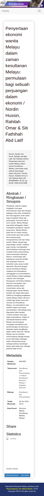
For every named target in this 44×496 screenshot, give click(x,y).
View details (25, 475)
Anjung (5, 11)
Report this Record (12, 475)
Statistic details (12, 469)
